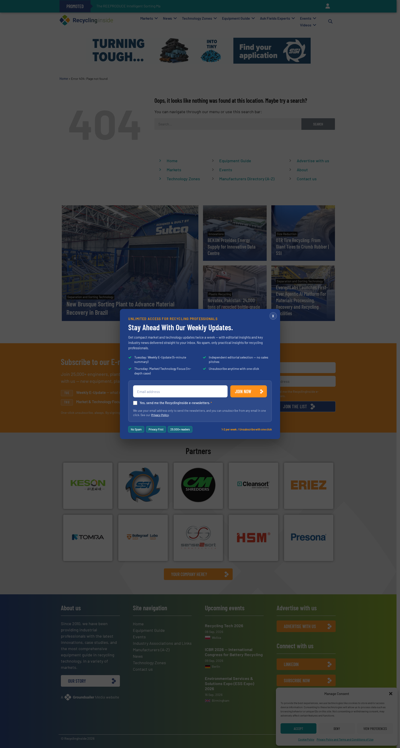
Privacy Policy (160, 415)
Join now (243, 391)
